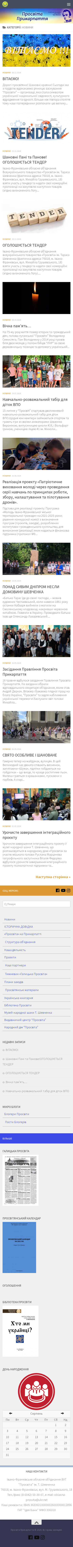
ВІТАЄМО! (11, 78)
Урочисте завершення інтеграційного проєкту (36, 835)
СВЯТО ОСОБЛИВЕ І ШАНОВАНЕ (30, 755)
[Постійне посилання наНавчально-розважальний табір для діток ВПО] (36, 371)
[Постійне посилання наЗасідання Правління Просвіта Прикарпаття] (36, 641)
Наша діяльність (15, 950)
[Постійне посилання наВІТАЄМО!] (36, 50)
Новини (7, 72)
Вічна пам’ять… (17, 325)
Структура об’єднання (20, 942)
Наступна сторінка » (53, 876)
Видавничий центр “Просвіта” (25, 1020)
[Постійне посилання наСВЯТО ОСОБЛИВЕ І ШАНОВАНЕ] (36, 727)
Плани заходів (13, 982)
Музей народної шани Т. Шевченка (28, 1012)
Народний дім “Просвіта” (21, 1027)
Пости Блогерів (15, 1122)
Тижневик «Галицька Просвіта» (26, 974)
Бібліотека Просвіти (18, 1005)
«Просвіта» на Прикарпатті (22, 934)
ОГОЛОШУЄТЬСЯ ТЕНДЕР (25, 245)
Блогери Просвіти (16, 1114)
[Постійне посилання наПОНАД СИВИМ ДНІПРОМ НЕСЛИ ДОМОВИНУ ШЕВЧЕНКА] (36, 559)
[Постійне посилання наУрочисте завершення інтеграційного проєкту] (36, 804)
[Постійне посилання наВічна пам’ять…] (36, 298)
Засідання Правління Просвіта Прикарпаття (30, 671)
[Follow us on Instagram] (68, 890)
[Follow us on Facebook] (58, 890)
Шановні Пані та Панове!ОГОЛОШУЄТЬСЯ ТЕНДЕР (25, 159)
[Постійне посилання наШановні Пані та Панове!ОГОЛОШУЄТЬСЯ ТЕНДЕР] (36, 128)
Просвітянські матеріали (22, 990)
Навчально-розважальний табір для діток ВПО (35, 402)
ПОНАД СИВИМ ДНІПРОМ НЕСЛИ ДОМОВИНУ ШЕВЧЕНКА (31, 589)
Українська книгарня (18, 998)
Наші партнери (15, 965)
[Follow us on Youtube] (63, 890)
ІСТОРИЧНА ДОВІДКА (18, 927)
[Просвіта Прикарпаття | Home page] (6, 4)
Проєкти (10, 957)
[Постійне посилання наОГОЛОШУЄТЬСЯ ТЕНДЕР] (36, 216)
